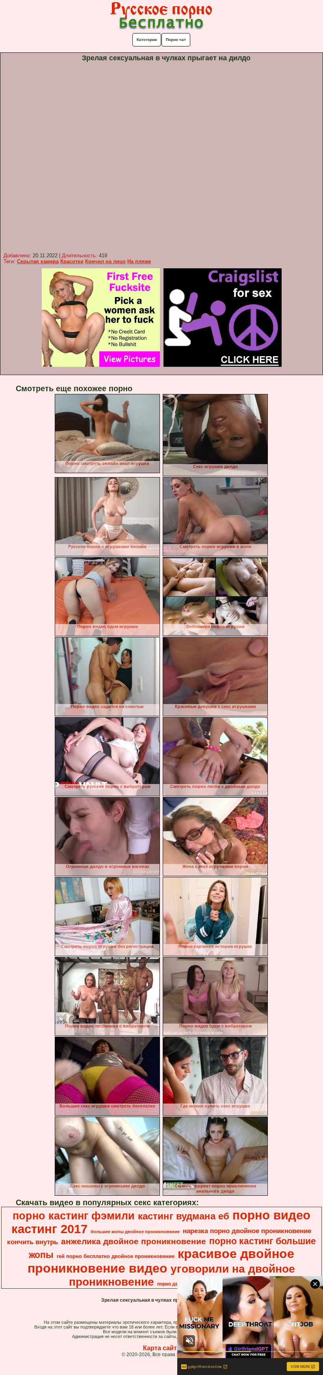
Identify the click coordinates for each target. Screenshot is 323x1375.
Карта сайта (161, 1348)
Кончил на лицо (105, 261)
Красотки (72, 261)
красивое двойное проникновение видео (161, 1261)
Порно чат (176, 39)
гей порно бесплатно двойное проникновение (115, 1256)
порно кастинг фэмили (74, 1216)
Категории (147, 39)
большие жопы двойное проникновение (135, 1231)
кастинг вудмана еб (183, 1216)
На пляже (139, 261)
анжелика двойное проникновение (133, 1241)
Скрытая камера (38, 261)
